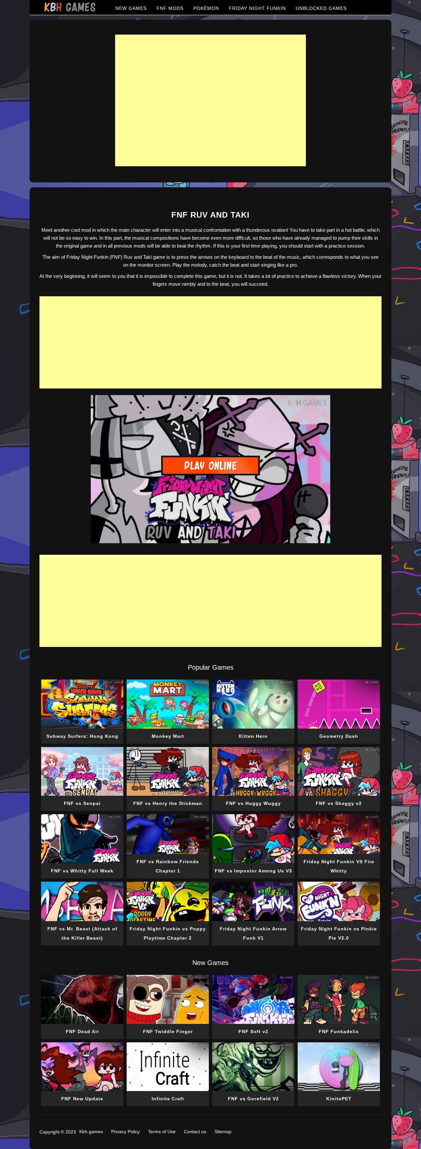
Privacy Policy (125, 1131)
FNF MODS (170, 8)
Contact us (195, 1131)
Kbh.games (91, 1131)
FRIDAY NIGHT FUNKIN (257, 8)
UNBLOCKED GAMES (321, 8)
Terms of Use (162, 1131)
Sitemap (223, 1131)
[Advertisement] (210, 100)
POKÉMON (206, 8)
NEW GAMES (131, 8)
